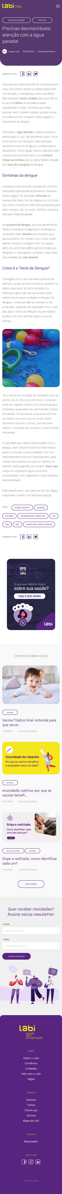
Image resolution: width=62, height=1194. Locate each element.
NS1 (17, 524)
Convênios (31, 1063)
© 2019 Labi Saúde (31, 1180)
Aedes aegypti (22, 507)
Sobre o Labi (31, 1058)
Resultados (31, 1141)
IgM (7, 524)
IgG (54, 516)
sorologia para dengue (39, 524)
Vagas (31, 1079)
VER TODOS (31, 884)
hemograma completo (33, 516)
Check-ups (31, 1110)
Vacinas (10, 712)
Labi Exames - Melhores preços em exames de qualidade (11, 6)
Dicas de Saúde (16, 20)
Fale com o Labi (31, 1073)
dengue (41, 507)
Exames (9, 516)
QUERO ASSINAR (16, 956)
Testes (42, 20)
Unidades (31, 1068)
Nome (6, 924)
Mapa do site (31, 1120)
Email (6, 939)
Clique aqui (51, 466)
